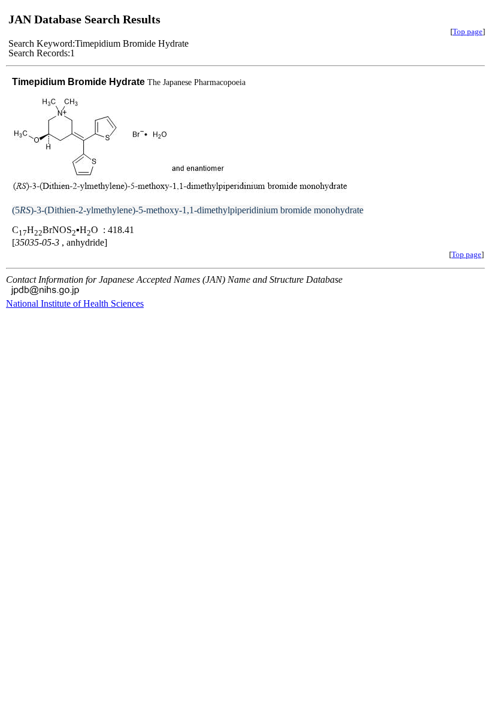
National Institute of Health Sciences (75, 303)
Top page (468, 31)
